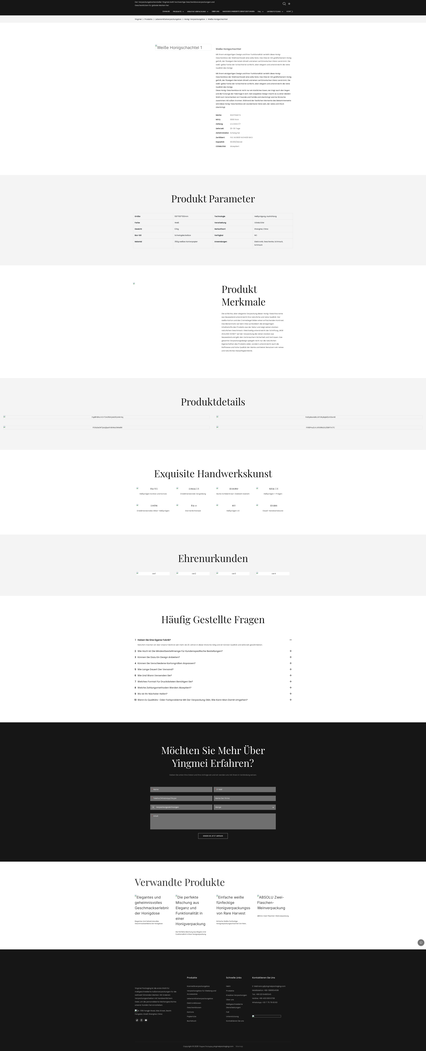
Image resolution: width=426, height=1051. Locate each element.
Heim (228, 986)
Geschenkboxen (194, 1007)
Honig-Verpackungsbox (194, 19)
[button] (292, 12)
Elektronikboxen (194, 1003)
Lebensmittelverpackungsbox (168, 19)
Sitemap (239, 1046)
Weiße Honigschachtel (218, 19)
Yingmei (138, 19)
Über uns (230, 999)
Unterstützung (232, 1016)
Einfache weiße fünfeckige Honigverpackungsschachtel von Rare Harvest (231, 922)
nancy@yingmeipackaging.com (271, 986)
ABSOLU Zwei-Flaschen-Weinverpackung (273, 916)
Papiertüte (191, 1016)
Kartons (190, 1012)
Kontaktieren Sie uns (235, 1021)
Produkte (148, 19)
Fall (227, 1012)
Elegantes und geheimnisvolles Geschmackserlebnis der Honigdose (149, 922)
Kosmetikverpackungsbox (198, 986)
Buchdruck (191, 1021)
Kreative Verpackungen (236, 995)
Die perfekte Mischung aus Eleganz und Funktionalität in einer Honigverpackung (191, 933)
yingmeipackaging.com (223, 1046)
